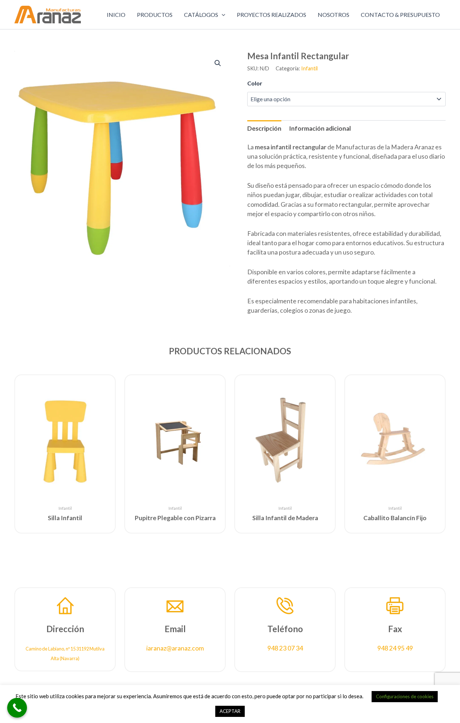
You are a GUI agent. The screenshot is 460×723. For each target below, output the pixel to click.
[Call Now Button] (17, 708)
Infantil (309, 68)
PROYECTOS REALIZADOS (271, 14)
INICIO (116, 14)
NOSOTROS (333, 14)
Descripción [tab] (264, 128)
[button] (221, 14)
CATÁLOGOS (201, 14)
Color (254, 83)
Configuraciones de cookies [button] (404, 696)
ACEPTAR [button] (230, 711)
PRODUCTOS (154, 14)
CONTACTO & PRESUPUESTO (400, 14)
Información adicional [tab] (320, 128)
